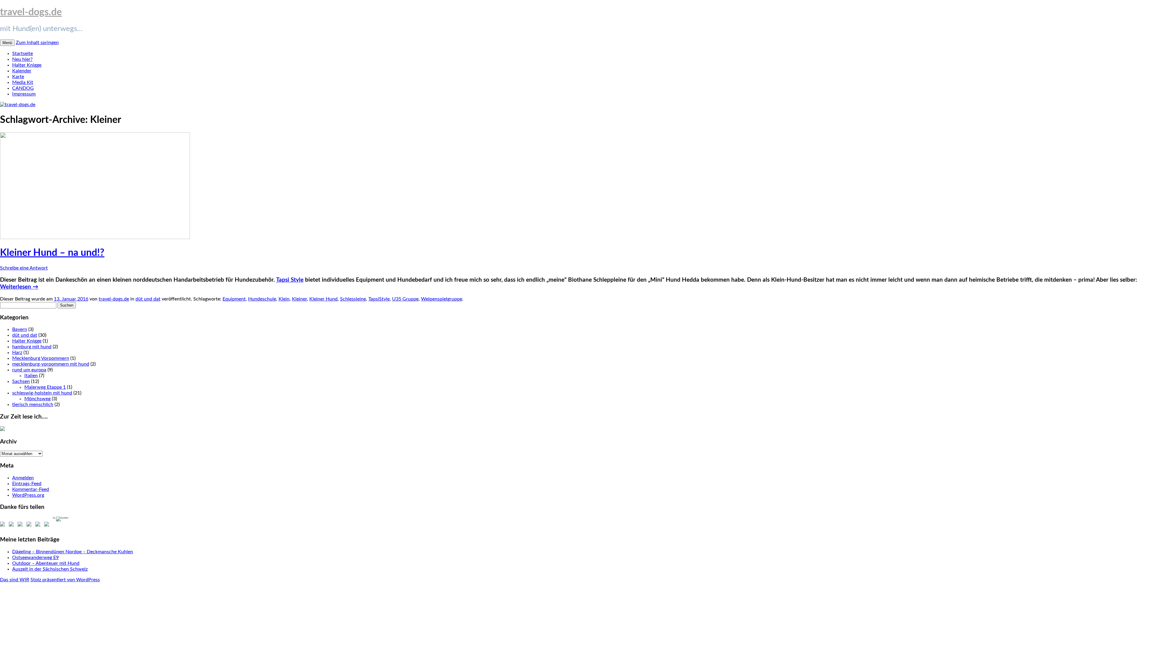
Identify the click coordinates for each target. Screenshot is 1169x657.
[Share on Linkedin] (39, 525)
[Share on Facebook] (3, 525)
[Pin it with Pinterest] (30, 525)
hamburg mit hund (31, 346)
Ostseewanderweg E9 (35, 557)
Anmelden (23, 477)
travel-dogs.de (31, 12)
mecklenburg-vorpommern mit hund (50, 364)
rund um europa (29, 369)
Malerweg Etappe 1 (45, 387)
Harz (17, 352)
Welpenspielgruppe (441, 299)
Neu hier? (22, 59)
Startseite (22, 53)
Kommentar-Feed (30, 489)
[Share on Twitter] (12, 525)
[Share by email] (47, 525)
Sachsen (21, 381)
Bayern (19, 329)
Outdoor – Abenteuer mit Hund (45, 563)
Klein (284, 299)
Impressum (24, 94)
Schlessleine (353, 299)
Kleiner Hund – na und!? (52, 253)
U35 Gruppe (405, 299)
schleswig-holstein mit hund (42, 393)
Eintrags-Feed (26, 483)
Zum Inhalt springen (37, 42)
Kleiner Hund (323, 299)
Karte (18, 76)
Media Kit (22, 82)
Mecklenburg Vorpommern (40, 358)
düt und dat (147, 299)
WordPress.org (28, 495)
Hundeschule (262, 299)
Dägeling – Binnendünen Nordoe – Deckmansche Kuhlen (72, 551)
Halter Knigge (26, 65)
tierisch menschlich (32, 404)
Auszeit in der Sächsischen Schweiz (50, 569)
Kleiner (299, 299)
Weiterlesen (19, 287)
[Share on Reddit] (21, 525)
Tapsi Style (290, 280)
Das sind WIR (14, 579)
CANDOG (23, 88)
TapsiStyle (379, 299)
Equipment (234, 299)
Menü (7, 42)
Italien (31, 375)
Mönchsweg (37, 398)
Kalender (21, 70)
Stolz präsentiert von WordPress (65, 579)
